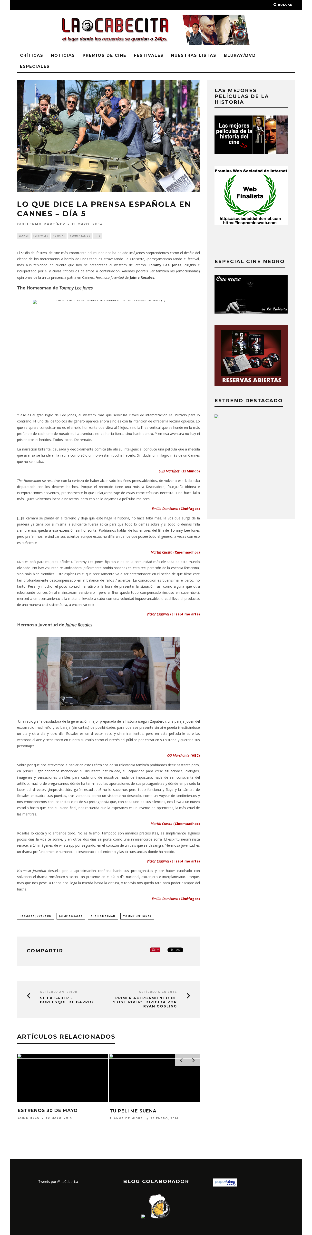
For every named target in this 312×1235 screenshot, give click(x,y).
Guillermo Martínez (41, 224)
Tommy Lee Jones (137, 916)
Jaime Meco (29, 1118)
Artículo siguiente (158, 992)
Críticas (31, 55)
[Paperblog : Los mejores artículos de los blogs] (225, 1185)
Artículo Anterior (59, 992)
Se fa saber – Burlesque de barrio (66, 1000)
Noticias (63, 55)
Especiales (35, 66)
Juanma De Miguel (127, 1118)
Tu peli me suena (133, 1111)
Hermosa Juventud (35, 916)
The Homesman (102, 916)
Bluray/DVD (240, 55)
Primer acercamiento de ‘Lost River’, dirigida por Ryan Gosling (145, 1002)
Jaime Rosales (71, 916)
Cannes (24, 235)
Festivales (149, 55)
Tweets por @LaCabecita (58, 1181)
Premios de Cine (104, 55)
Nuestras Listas (193, 55)
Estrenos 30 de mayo (48, 1110)
